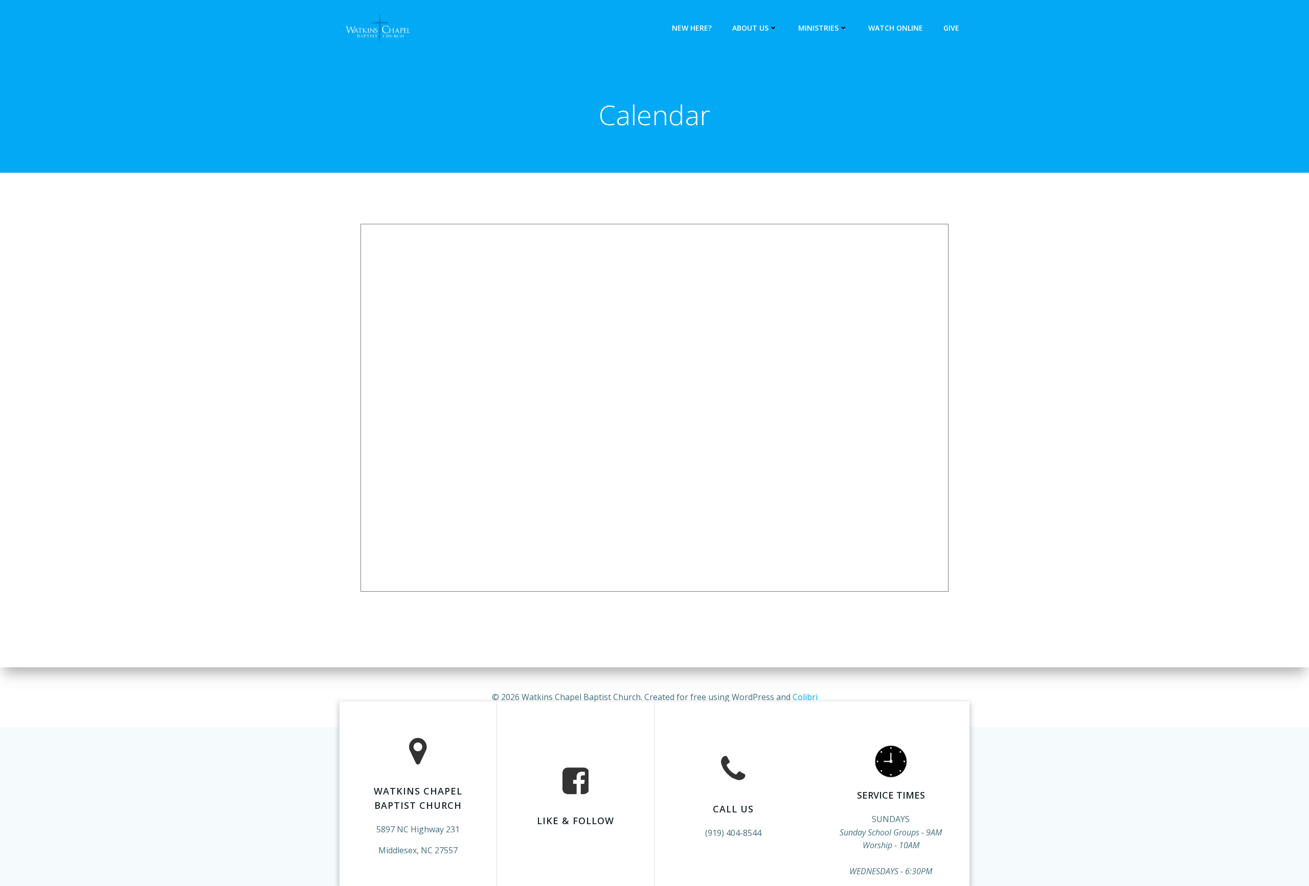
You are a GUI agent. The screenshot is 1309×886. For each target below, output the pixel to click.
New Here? (692, 28)
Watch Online (895, 28)
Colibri (805, 697)
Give (951, 28)
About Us (750, 28)
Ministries (818, 28)
